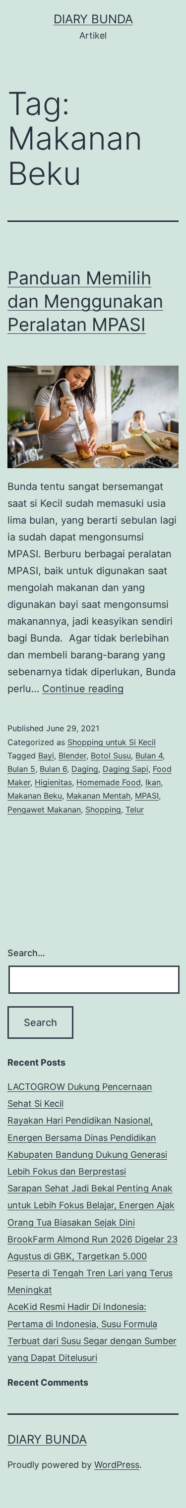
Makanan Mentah (98, 796)
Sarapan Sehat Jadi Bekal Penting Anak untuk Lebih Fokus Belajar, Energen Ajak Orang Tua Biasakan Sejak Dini (91, 1205)
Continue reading (83, 689)
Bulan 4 (149, 755)
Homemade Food (108, 782)
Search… (26, 953)
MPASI (147, 796)
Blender (72, 755)
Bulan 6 (53, 769)
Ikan (153, 782)
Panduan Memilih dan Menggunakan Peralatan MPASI (85, 301)
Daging (84, 769)
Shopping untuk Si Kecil (111, 742)
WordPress (116, 1464)
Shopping (103, 809)
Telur (134, 809)
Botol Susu (111, 755)
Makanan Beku (34, 796)
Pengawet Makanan (44, 809)
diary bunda (93, 19)
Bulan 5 (21, 769)
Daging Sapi (125, 769)
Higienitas (53, 782)
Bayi (46, 755)
